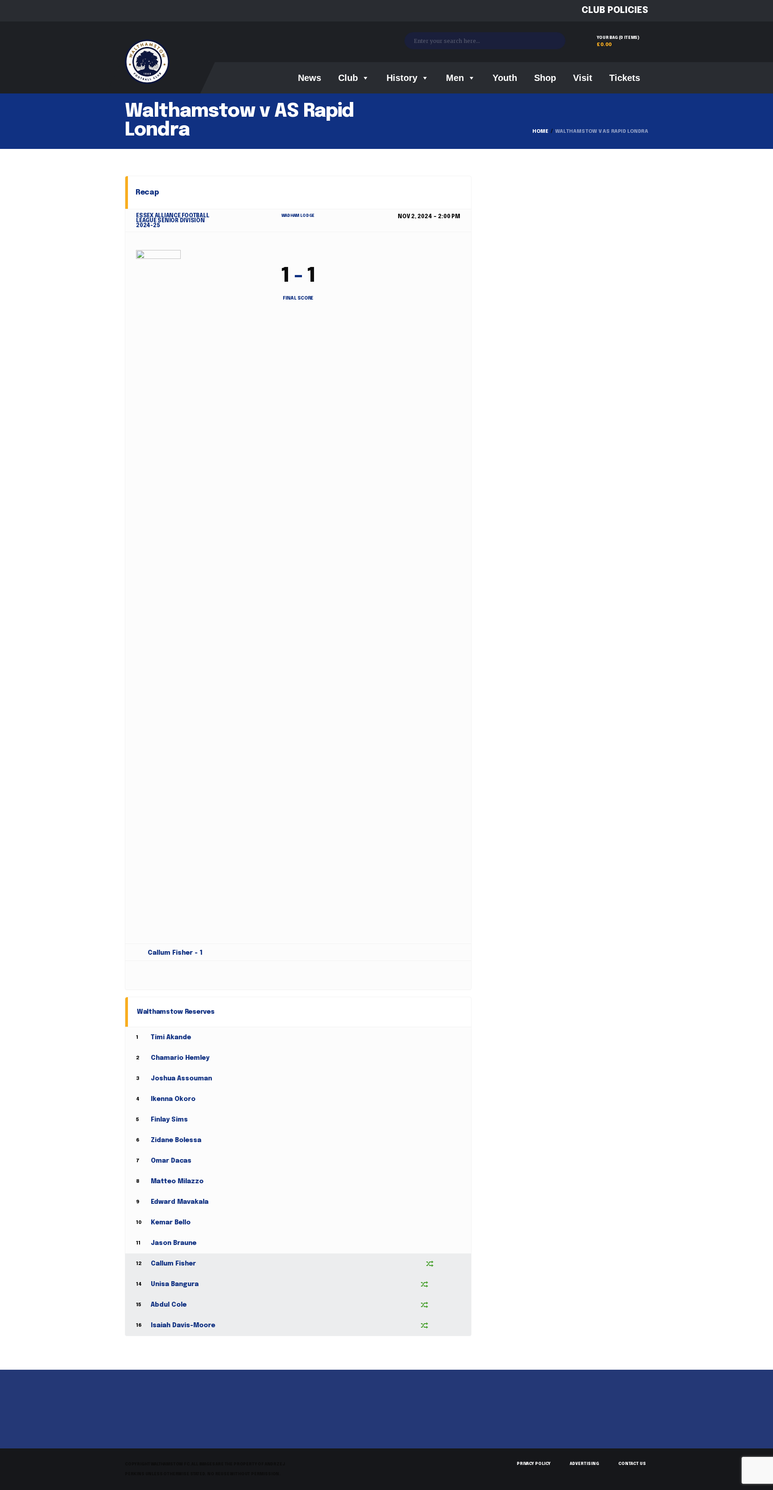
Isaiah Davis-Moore (183, 1325)
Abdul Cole (169, 1305)
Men (455, 78)
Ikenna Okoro (173, 1099)
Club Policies (615, 10)
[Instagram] (162, 11)
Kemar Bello (171, 1222)
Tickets (624, 78)
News (309, 78)
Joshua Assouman (181, 1078)
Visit (582, 78)
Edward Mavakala (179, 1202)
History (401, 78)
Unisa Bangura (175, 1284)
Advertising (584, 1464)
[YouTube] (178, 11)
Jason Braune (173, 1243)
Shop (545, 78)
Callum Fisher (173, 1264)
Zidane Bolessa (176, 1140)
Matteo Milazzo (177, 1181)
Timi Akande (171, 1037)
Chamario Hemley (180, 1058)
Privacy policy (534, 1464)
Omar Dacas (171, 1161)
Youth (505, 78)
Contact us (632, 1464)
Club (348, 78)
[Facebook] (128, 11)
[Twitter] (145, 11)
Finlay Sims (169, 1120)
